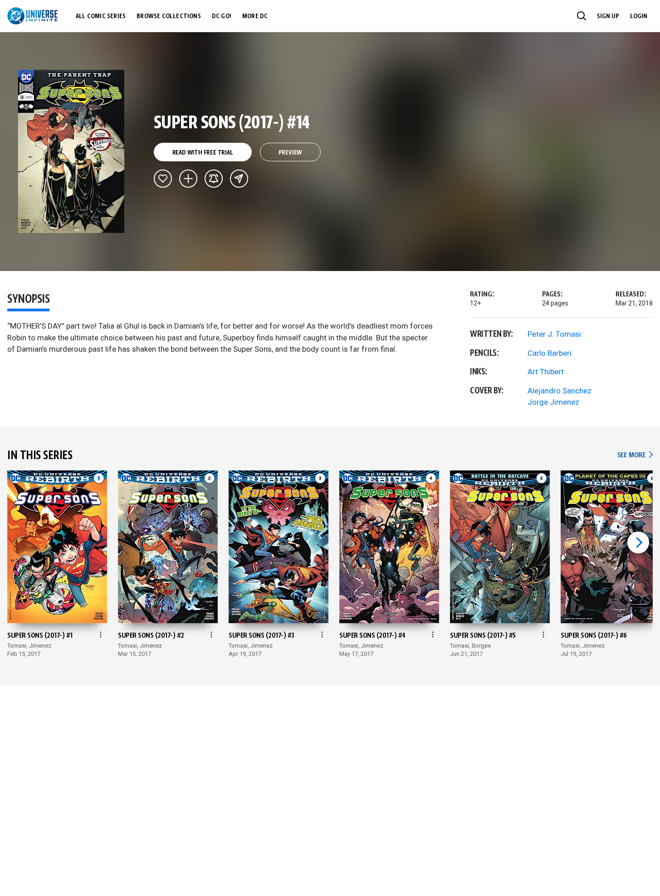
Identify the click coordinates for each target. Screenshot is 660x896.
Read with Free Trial (202, 153)
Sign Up (608, 16)
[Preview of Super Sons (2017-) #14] (71, 151)
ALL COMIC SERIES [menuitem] (101, 16)
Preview (291, 153)
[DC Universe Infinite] (32, 16)
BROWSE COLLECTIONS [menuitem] (169, 16)
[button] (581, 15)
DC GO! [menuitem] (221, 16)
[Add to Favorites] (163, 179)
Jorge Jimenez (553, 402)
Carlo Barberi (550, 353)
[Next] (638, 542)
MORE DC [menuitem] (255, 16)
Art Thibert (546, 371)
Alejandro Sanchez (560, 390)
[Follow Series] (214, 179)
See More (635, 455)
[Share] (239, 179)
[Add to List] (188, 179)
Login (638, 16)
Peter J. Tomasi (554, 334)
